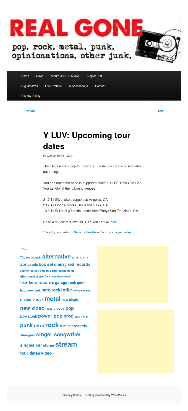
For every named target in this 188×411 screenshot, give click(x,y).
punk (26, 325)
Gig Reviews (29, 86)
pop (70, 308)
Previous (27, 111)
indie (66, 289)
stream (66, 344)
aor (23, 264)
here (114, 221)
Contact (100, 86)
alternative (56, 256)
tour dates (30, 353)
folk (47, 276)
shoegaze (27, 335)
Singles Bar (94, 75)
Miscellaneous (78, 86)
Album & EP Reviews (65, 75)
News (40, 75)
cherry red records (72, 264)
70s (22, 257)
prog (69, 315)
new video (32, 307)
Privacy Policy (31, 95)
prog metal (81, 316)
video (46, 353)
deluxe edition (39, 271)
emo (41, 276)
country (25, 270)
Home (25, 75)
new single (70, 299)
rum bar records (73, 325)
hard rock (50, 290)
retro (39, 325)
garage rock (65, 282)
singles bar (31, 345)
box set (46, 264)
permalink (124, 232)
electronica (29, 276)
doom (54, 271)
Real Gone (92, 232)
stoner (48, 345)
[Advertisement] (132, 274)
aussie (33, 264)
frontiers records (37, 282)
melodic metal (81, 290)
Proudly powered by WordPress (105, 395)
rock (52, 324)
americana (80, 257)
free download (60, 276)
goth (80, 282)
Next (163, 111)
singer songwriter (58, 334)
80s (28, 257)
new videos (55, 308)
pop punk (28, 316)
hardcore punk (30, 290)
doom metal (66, 271)
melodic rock (32, 299)
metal (52, 298)
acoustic (36, 257)
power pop (50, 315)
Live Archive (53, 86)
